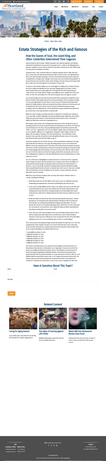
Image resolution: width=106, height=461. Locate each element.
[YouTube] (63, 1)
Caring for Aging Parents (19, 331)
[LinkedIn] (59, 1)
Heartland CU (99, 1)
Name (9, 269)
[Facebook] (68, 1)
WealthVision (88, 1)
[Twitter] (55, 1)
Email (55, 269)
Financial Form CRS (54, 455)
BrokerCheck (67, 458)
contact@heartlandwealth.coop (22, 1)
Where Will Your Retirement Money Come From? (80, 332)
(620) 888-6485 (7, 1)
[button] (56, 6)
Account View (77, 1)
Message (10, 279)
